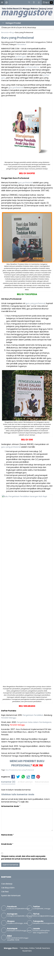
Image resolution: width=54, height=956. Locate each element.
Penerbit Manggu (8, 718)
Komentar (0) (8, 782)
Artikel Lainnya (25, 782)
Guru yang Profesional (17, 38)
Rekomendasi (42, 782)
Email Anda (6, 844)
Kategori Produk (13, 23)
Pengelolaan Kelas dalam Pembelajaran (34, 722)
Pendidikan (21, 44)
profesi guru (21, 56)
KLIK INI (38, 765)
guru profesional (16, 87)
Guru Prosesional (12, 770)
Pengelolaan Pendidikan (33, 715)
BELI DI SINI (27, 439)
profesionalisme (32, 67)
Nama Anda (6, 835)
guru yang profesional (35, 303)
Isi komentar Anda (10, 806)
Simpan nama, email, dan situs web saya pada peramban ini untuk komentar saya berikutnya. (24, 857)
